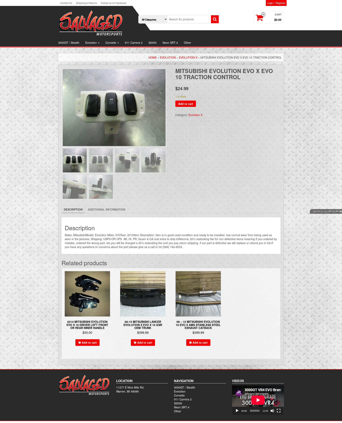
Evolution (91, 43)
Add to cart (185, 104)
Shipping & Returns (86, 3)
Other (187, 43)
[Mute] (272, 411)
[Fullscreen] (279, 411)
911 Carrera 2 (133, 43)
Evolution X (188, 57)
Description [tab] (73, 209)
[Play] (237, 411)
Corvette (111, 43)
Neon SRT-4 (170, 43)
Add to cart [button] (89, 342)
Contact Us (66, 3)
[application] (258, 400)
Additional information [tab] (106, 209)
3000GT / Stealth (68, 43)
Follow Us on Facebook (113, 3)
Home (152, 57)
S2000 (152, 43)
